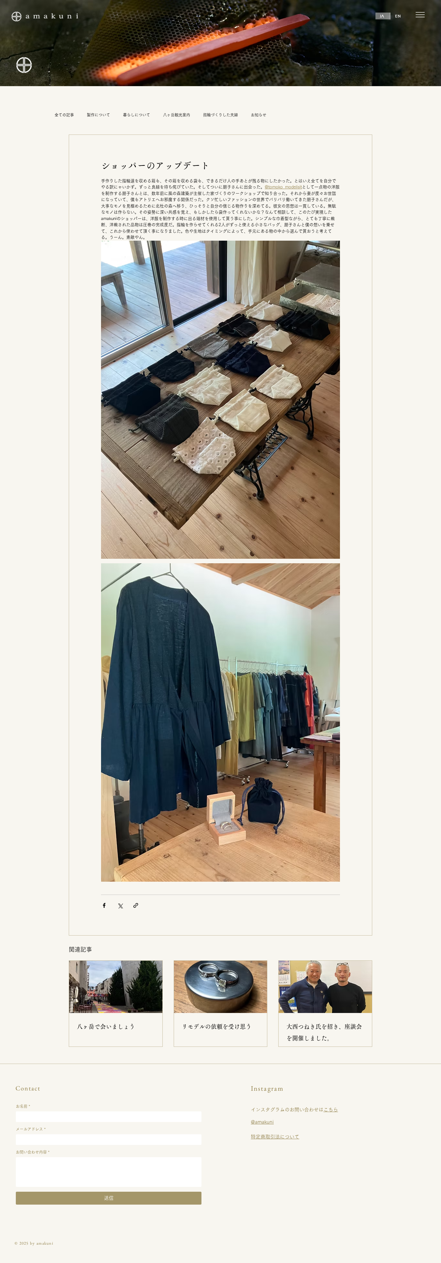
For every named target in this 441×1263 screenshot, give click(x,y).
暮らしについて (136, 115)
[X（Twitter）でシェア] (120, 905)
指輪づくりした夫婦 (220, 115)
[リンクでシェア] (136, 905)
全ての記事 (64, 115)
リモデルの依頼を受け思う (216, 1026)
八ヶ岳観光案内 (176, 115)
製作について (98, 115)
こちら (330, 1109)
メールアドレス (31, 1129)
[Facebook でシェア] (104, 905)
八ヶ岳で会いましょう (106, 1026)
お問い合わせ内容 (32, 1152)
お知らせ (258, 115)
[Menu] (420, 14)
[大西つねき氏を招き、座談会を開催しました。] (325, 987)
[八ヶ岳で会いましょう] (115, 987)
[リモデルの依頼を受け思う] (220, 987)
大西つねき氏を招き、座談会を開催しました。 (324, 1032)
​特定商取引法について (275, 1136)
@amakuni (262, 1121)
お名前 (23, 1106)
